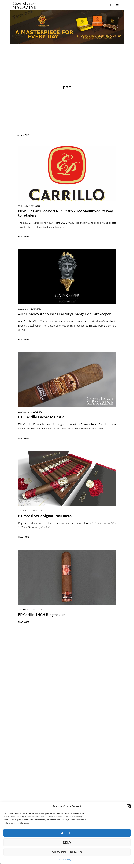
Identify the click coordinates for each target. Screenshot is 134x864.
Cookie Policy (65, 859)
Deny (67, 842)
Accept (67, 833)
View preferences (67, 852)
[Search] (110, 5)
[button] (129, 806)
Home (19, 135)
